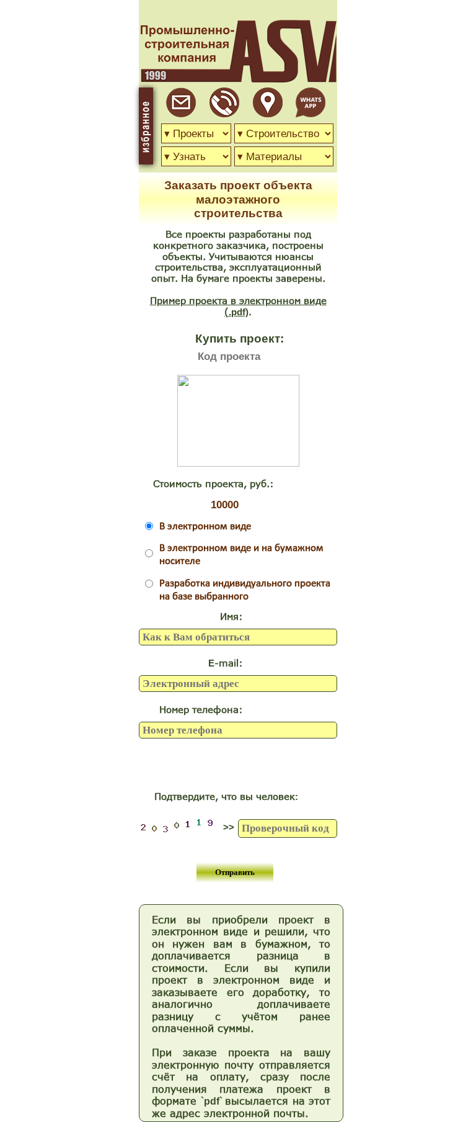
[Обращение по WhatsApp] (310, 114)
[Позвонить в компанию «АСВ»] (224, 114)
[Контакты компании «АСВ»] (268, 114)
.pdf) (239, 312)
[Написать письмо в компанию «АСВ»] (181, 114)
